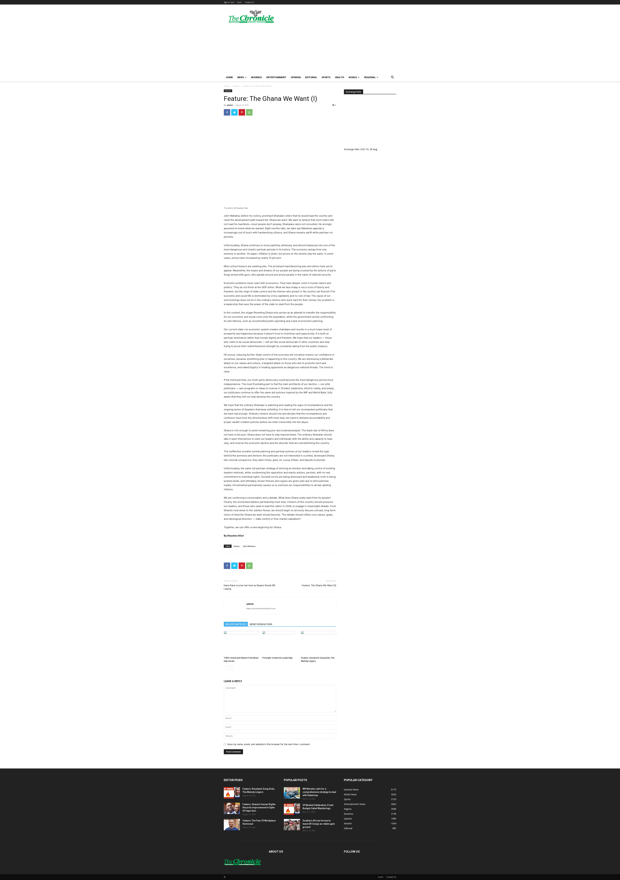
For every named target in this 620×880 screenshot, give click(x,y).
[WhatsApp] (249, 112)
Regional (370, 77)
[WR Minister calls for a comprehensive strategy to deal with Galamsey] (292, 792)
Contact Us (249, 2)
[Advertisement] (310, 49)
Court (239, 2)
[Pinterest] (242, 112)
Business (256, 77)
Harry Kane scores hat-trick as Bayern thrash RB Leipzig (249, 587)
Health (339, 77)
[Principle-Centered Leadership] (280, 643)
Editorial (311, 77)
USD (362, 149)
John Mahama (249, 546)
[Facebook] (227, 112)
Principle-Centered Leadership (277, 658)
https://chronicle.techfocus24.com (261, 608)
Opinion (296, 77)
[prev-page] (226, 667)
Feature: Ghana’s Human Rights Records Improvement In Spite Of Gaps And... (259, 807)
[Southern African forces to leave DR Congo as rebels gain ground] (292, 824)
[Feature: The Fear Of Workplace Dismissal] (232, 824)
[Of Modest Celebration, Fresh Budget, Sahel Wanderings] (292, 809)
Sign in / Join (229, 2)
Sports (326, 77)
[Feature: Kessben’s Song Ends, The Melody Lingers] (318, 643)
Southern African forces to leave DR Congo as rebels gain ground (319, 823)
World (353, 77)
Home (229, 77)
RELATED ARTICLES (236, 624)
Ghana (236, 546)
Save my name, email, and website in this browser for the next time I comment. (268, 744)
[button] (392, 77)
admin (230, 105)
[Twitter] (234, 112)
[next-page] (231, 667)
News (240, 77)
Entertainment (276, 77)
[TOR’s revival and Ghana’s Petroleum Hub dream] (241, 643)
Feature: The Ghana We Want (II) (319, 585)
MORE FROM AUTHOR (261, 624)
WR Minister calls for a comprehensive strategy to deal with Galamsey (319, 792)
